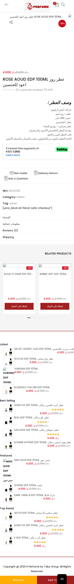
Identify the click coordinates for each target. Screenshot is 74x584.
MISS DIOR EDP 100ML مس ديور (32, 460)
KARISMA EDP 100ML (26, 368)
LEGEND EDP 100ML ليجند (28, 485)
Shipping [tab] (8, 237)
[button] (57, 4)
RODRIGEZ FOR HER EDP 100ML (32, 387)
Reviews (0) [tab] (10, 230)
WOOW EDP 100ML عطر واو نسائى (33, 359)
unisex (13, 203)
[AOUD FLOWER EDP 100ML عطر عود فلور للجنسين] (19, 276)
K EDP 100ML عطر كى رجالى (30, 537)
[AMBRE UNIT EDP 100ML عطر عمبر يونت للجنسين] (55, 276)
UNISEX (21, 197)
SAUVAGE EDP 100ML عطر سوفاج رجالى (36, 430)
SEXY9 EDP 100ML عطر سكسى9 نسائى (36, 513)
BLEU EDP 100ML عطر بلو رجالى (31, 417)
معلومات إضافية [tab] (11, 224)
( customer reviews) (29, 90)
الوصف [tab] (6, 217)
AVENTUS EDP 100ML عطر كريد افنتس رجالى (39, 405)
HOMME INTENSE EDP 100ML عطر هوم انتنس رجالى (42, 442)
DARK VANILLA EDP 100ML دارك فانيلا (34, 495)
